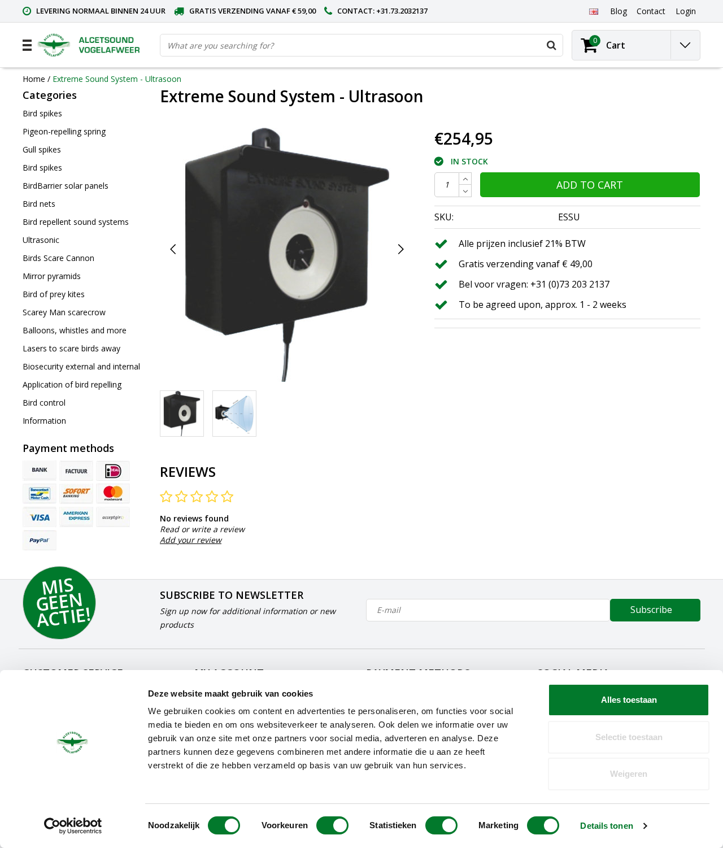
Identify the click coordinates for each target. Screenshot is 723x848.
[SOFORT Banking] (76, 494)
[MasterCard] (113, 494)
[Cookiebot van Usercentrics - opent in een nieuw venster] (73, 825)
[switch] (332, 825)
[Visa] (39, 517)
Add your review (190, 539)
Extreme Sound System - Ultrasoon (117, 78)
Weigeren (628, 774)
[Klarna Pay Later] (113, 517)
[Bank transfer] (39, 470)
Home (34, 78)
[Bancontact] (39, 494)
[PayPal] (39, 540)
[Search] (551, 45)
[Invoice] (76, 470)
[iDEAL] (113, 470)
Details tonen (606, 825)
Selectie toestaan (629, 737)
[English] (593, 10)
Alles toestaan (629, 700)
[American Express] (76, 517)
